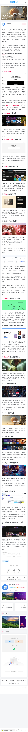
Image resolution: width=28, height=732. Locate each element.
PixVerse (7, 113)
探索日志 (8, 18)
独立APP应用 (16, 105)
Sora (5, 71)
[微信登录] (14, 649)
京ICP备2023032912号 (21, 688)
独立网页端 (8, 105)
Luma (6, 167)
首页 (4, 18)
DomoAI (6, 357)
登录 (10, 641)
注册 (19, 641)
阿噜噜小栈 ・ (13, 688)
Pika (5, 194)
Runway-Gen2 (8, 140)
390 (12, 587)
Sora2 (10, 71)
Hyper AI (7, 298)
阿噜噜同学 (8, 23)
